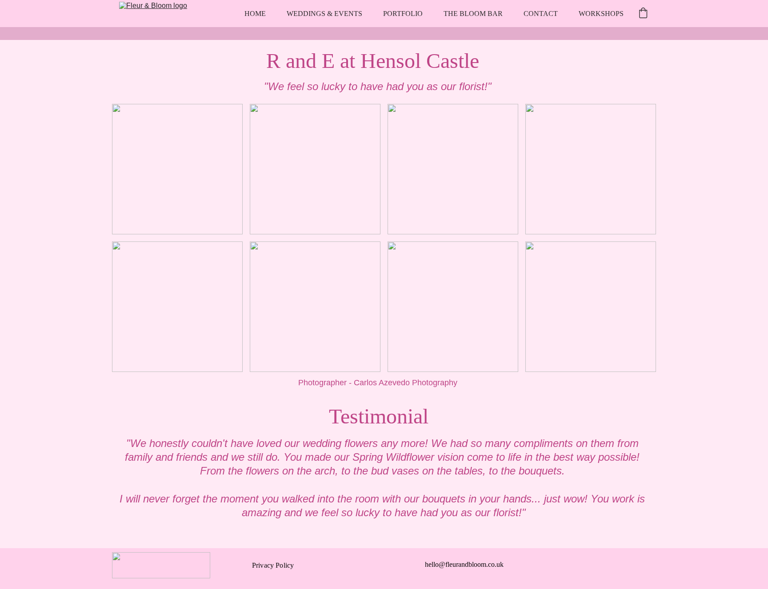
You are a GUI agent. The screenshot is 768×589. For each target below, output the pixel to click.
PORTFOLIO (403, 13)
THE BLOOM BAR (473, 13)
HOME (255, 13)
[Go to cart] (643, 13)
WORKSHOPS (601, 13)
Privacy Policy (273, 565)
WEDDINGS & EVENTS (324, 13)
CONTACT (541, 13)
